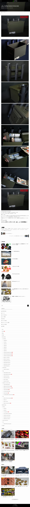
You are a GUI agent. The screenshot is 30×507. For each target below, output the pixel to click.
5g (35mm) (4, 410)
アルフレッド (19, 228)
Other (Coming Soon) (5, 420)
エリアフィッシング (24, 228)
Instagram (9, 228)
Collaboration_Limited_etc (6, 418)
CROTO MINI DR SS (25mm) (7, 374)
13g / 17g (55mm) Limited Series (7, 413)
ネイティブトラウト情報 (5, 322)
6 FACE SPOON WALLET (6, 384)
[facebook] (12, 499)
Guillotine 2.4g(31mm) (6, 369)
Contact (3, 425)
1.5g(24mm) (5, 345)
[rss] (16, 499)
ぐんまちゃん (2, 229)
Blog (2, 333)
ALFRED (3, 228)
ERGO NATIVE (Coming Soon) (7, 423)
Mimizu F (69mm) (5, 379)
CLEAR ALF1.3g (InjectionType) (7, 355)
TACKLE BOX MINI (5, 389)
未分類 (3, 326)
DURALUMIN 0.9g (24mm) (6, 362)
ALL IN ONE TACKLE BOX (6, 391)
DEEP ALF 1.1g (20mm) (6, 357)
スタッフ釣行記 (4, 320)
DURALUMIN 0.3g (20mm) (6, 360)
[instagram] (13, 499)
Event (3, 331)
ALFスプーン (6, 228)
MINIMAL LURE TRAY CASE (7, 386)
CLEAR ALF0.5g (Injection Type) (7, 352)
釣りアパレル (9, 230)
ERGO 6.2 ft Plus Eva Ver (6, 403)
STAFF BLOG (4, 311)
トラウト (18, 229)
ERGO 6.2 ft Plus (5, 401)
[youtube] (15, 499)
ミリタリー (26, 229)
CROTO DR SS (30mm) (6, 377)
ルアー (2, 230)
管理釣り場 (5, 230)
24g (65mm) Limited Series (6, 415)
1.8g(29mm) (5, 347)
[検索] (17, 499)
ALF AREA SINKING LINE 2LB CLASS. (8, 394)
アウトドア (12, 228)
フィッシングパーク (22, 229)
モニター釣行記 (4, 324)
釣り (7, 230)
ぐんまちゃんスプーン (7, 229)
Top (2, 329)
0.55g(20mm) (5, 340)
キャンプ (27, 228)
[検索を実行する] (28, 305)
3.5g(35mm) (5, 350)
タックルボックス (15, 229)
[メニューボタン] (1, 1)
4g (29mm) (4, 408)
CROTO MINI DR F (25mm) (6, 372)
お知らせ (3, 227)
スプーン (11, 229)
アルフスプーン (15, 228)
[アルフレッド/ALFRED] (15, 1)
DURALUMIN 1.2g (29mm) (6, 364)
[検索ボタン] (29, 1)
